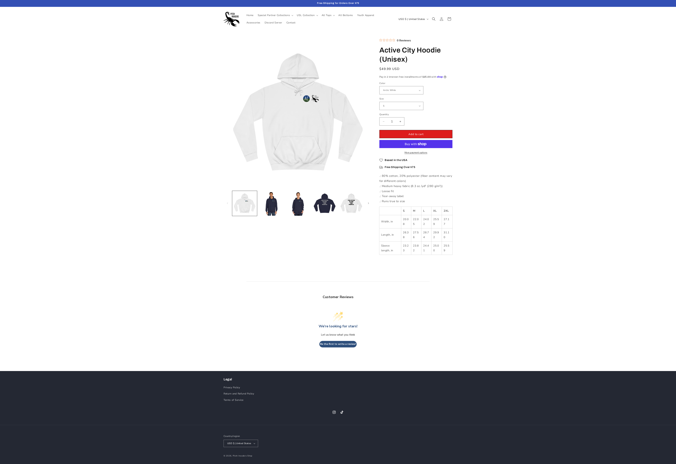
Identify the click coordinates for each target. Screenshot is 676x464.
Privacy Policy (232, 387)
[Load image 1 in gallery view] (244, 203)
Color (382, 83)
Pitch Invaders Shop (242, 455)
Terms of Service (233, 400)
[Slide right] (368, 203)
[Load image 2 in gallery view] (271, 203)
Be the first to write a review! (338, 344)
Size (381, 98)
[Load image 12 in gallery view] (351, 203)
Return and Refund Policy (239, 393)
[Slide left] (227, 203)
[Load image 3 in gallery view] (298, 203)
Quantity (384, 114)
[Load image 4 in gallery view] (324, 203)
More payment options (416, 152)
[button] (275, 15)
